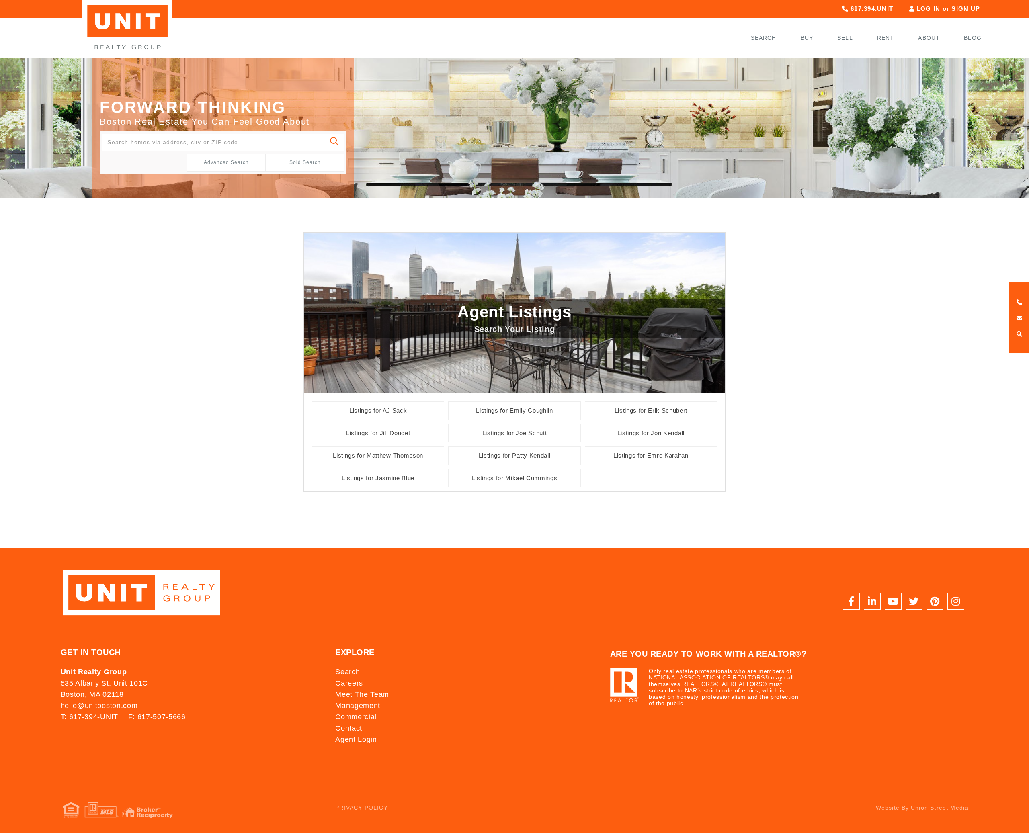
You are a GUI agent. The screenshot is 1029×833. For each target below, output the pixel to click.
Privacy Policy (361, 807)
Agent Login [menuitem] (356, 739)
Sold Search (305, 162)
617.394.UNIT (871, 8)
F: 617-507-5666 (157, 717)
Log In (928, 8)
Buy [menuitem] (807, 38)
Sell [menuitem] (845, 38)
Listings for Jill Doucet (378, 433)
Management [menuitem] (357, 706)
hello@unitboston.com (99, 706)
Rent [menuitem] (885, 38)
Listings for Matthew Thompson (378, 455)
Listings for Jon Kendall (651, 433)
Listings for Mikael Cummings (515, 478)
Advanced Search (226, 162)
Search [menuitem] (764, 38)
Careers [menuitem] (349, 683)
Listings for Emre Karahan (651, 455)
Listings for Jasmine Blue (378, 478)
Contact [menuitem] (348, 728)
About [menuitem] (929, 38)
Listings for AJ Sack (378, 410)
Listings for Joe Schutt (514, 433)
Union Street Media (939, 807)
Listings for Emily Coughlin (514, 410)
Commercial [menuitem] (356, 717)
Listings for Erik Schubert (651, 410)
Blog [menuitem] (973, 38)
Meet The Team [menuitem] (362, 694)
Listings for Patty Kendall (514, 455)
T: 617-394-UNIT (89, 717)
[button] (334, 142)
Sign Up (965, 8)
